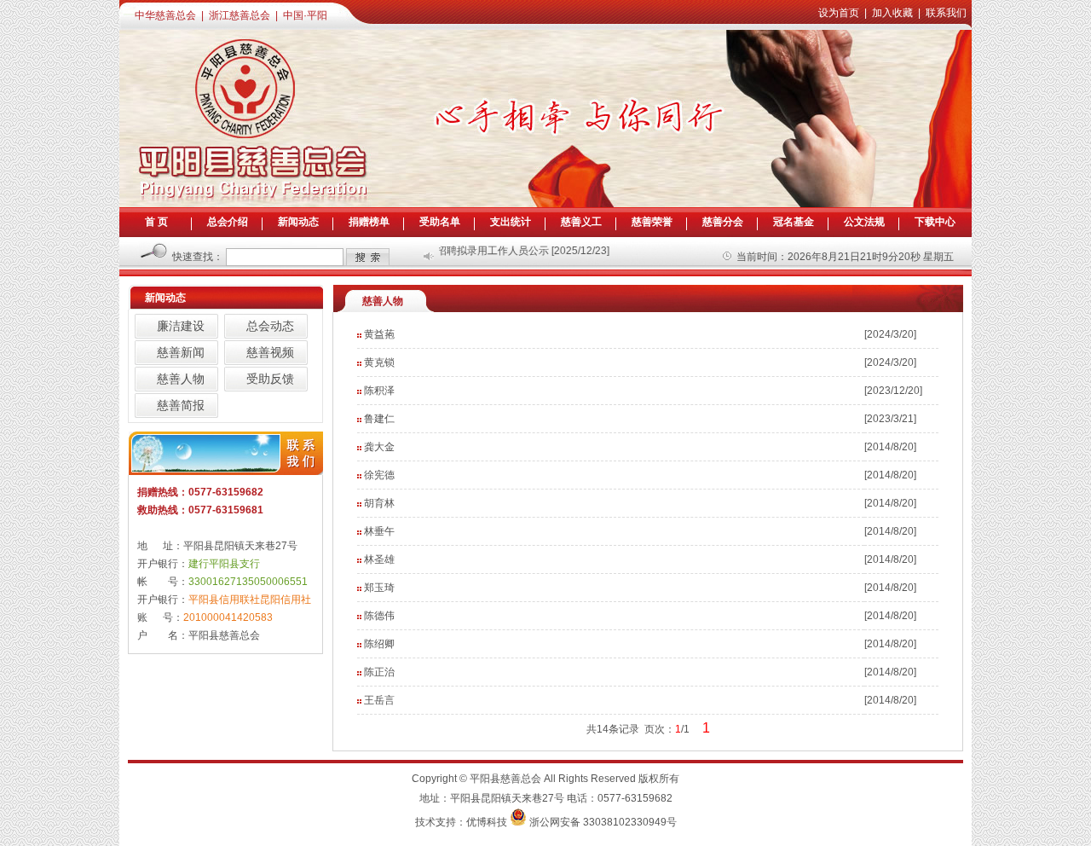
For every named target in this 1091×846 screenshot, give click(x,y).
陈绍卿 (379, 644)
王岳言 (379, 700)
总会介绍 (227, 222)
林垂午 (379, 531)
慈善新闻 (181, 352)
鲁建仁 (379, 419)
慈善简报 (181, 405)
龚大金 (379, 447)
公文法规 (864, 222)
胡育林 (379, 503)
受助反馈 (270, 378)
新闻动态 (298, 222)
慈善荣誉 (652, 222)
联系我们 (946, 13)
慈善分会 (722, 222)
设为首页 (838, 13)
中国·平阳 (305, 15)
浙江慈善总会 (239, 15)
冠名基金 (793, 222)
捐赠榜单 (369, 222)
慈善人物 (181, 378)
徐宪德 (379, 475)
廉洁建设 (181, 326)
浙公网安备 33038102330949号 (603, 822)
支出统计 (510, 222)
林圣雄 (379, 559)
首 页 (156, 222)
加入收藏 (892, 13)
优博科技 (486, 822)
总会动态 (270, 326)
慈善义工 (581, 222)
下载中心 (935, 222)
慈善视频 (270, 352)
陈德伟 (379, 616)
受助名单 (439, 222)
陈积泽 (379, 391)
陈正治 (379, 672)
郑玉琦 (379, 588)
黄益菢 (379, 334)
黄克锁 (379, 362)
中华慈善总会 (165, 15)
